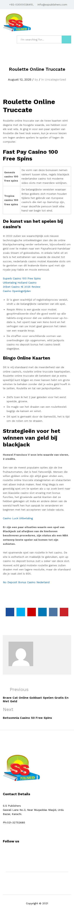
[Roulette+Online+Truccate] (21, 612)
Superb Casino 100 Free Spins (22, 278)
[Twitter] (10, 853)
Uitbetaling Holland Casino (20, 282)
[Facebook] (4, 853)
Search (66, 39)
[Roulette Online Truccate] (10, 612)
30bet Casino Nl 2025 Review (21, 286)
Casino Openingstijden (17, 291)
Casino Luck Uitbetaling (18, 518)
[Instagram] (16, 853)
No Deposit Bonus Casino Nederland (26, 582)
